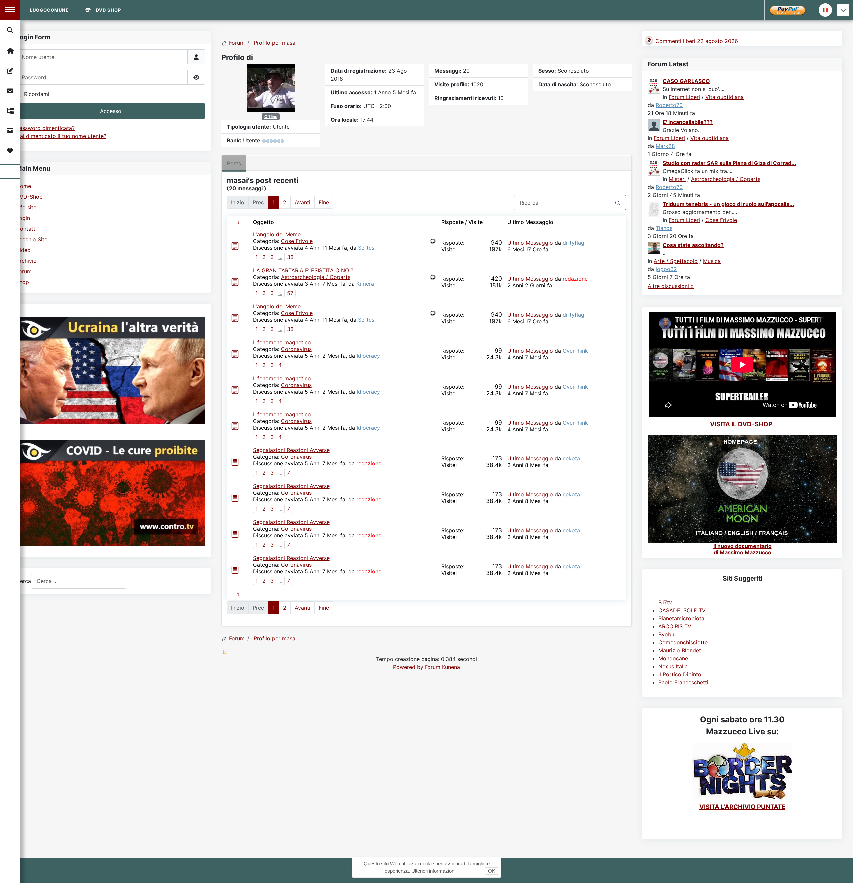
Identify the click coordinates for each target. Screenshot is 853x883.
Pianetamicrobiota (681, 618)
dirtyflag (573, 242)
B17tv (665, 602)
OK (491, 871)
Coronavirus (296, 349)
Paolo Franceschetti (683, 682)
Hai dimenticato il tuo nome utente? (61, 136)
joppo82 (666, 269)
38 (290, 257)
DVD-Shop (29, 196)
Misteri (677, 179)
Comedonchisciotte (683, 642)
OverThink (575, 350)
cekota (571, 458)
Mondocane (673, 658)
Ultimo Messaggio (530, 242)
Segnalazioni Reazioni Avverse (291, 450)
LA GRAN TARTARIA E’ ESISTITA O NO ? (303, 270)
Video (23, 250)
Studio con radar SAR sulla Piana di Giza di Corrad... (729, 163)
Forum (24, 271)
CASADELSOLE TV (682, 610)
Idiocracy (368, 355)
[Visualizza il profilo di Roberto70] (654, 85)
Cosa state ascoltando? (693, 245)
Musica (712, 261)
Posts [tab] (234, 163)
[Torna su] (841, 871)
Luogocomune (49, 10)
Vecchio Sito (32, 239)
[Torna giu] (843, 10)
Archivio (26, 260)
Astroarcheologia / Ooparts (315, 277)
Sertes (366, 247)
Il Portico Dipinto (679, 674)
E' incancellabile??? (688, 122)
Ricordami (36, 94)
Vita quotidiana (724, 97)
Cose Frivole (297, 241)
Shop (22, 282)
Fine (324, 202)
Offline (270, 116)
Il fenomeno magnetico (282, 342)
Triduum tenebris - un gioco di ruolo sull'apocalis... (728, 204)
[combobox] (78, 581)
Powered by (408, 667)
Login (23, 218)
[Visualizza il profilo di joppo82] (654, 247)
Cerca (23, 581)
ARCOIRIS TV (674, 626)
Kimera (365, 283)
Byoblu (667, 634)
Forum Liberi (684, 97)
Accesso (110, 111)
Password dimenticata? (45, 128)
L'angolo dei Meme (277, 234)
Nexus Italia (673, 666)
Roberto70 (669, 105)
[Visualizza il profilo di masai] (271, 87)
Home (23, 186)
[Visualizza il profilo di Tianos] (654, 208)
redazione (575, 278)
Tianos (664, 228)
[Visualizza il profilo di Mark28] (654, 124)
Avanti (302, 202)
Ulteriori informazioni (433, 871)
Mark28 (665, 146)
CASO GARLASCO (686, 81)
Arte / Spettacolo (676, 261)
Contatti (26, 228)
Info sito (26, 207)
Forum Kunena (442, 667)
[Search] (10, 30)
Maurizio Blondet (679, 650)
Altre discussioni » (671, 286)
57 (290, 293)
